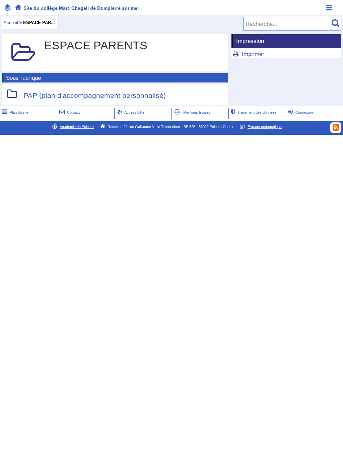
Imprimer (253, 54)
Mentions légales (192, 112)
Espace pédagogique (265, 127)
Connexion (300, 112)
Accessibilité (130, 112)
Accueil (11, 22)
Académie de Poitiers (77, 127)
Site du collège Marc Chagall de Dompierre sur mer (77, 8)
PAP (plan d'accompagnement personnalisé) (95, 95)
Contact (69, 112)
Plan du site (15, 112)
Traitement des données (254, 112)
